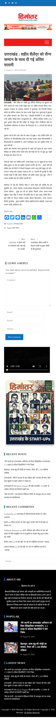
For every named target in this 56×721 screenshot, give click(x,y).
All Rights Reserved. (32, 713)
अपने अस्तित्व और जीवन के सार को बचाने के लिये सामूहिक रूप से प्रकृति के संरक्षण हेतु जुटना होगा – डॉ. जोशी (27, 533)
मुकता (6, 522)
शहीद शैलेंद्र (15, 228)
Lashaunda (8, 514)
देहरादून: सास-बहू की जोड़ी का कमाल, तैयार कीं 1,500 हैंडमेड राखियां (33, 647)
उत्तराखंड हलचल (18, 224)
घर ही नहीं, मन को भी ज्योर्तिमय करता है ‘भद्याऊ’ (32, 542)
